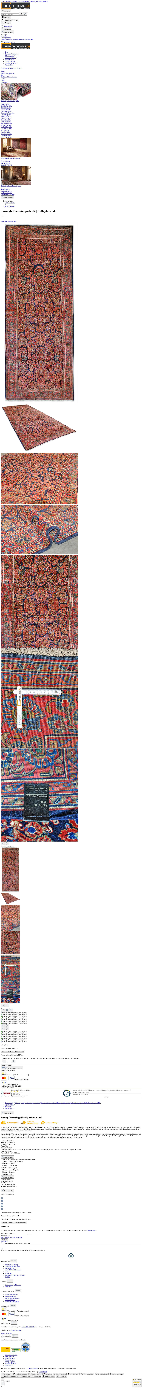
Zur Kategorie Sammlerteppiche (10, 158)
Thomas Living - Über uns (13, 1285)
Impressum (8, 1286)
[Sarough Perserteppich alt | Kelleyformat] (39, 312)
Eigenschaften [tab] (9, 1105)
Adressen (22, 39)
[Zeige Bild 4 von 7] (7, 846)
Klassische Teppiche (11, 1355)
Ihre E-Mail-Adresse (7, 1233)
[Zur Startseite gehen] (15, 8)
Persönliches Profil (13, 39)
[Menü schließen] (1, 70)
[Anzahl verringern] (4, 1061)
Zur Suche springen (23, 1)
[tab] (53, 1103)
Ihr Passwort (5, 1235)
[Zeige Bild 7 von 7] (13, 846)
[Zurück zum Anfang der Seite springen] (3, 1383)
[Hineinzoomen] (11, 1010)
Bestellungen (29, 39)
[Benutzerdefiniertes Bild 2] (16, 1351)
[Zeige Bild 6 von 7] (11, 846)
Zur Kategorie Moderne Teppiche (11, 186)
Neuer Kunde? (91, 1230)
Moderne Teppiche (10, 1363)
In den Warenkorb (6, 1065)
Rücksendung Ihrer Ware (12, 1266)
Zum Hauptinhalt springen (9, 1)
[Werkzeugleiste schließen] (2, 1378)
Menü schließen (8, 32)
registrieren (7, 37)
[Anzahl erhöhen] (13, 1061)
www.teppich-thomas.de (12, 1298)
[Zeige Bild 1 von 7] (1, 846)
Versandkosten (33, 1368)
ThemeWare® (43, 1372)
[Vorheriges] (3, 843)
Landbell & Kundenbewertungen (15, 1275)
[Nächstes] (7, 843)
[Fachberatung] (50, 1124)
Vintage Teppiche (10, 1362)
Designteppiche (9, 1360)
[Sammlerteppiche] (16, 184)
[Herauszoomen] (3, 1010)
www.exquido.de (10, 1300)
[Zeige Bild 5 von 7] (9, 846)
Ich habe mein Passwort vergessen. (11, 1237)
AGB (6, 1271)
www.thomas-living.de (12, 1301)
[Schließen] (1, 1008)
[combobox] (10, 15)
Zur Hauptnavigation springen (39, 1)
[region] (71, 632)
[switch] (7, 1374)
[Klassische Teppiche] (16, 99)
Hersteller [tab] (8, 1106)
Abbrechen (4, 1241)
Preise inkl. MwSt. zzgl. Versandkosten (13, 1051)
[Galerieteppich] (10, 1124)
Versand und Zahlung (11, 1265)
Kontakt (7, 1277)
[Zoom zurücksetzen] (7, 1010)
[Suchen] (21, 14)
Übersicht (4, 39)
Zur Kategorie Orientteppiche (10, 101)
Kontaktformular (16, 1330)
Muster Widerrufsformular (12, 1270)
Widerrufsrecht (9, 1268)
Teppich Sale (9, 1365)
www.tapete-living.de (11, 1294)
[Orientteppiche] (16, 156)
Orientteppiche (9, 1356)
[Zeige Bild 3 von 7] (5, 846)
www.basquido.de (10, 1296)
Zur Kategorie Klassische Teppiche (11, 68)
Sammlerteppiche (10, 1358)
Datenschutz (8, 1273)
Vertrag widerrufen (6, 1333)
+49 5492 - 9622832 (28, 1327)
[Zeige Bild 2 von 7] (3, 846)
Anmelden (4, 36)
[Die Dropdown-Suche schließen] (25, 14)
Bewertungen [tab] (9, 1108)
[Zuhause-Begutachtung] (30, 1124)
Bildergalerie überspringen (9, 221)
